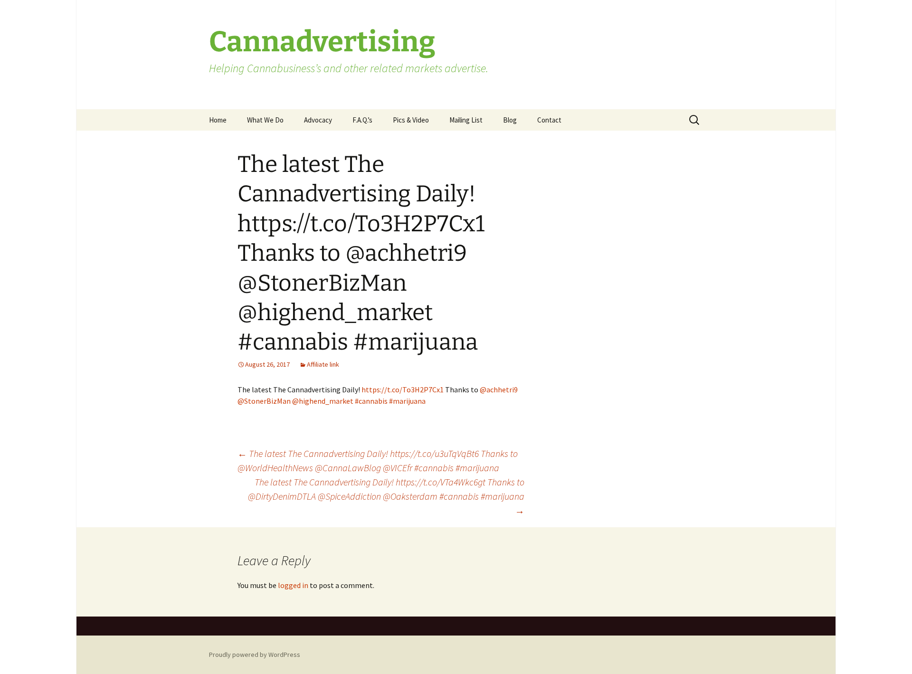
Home (218, 119)
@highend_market (322, 401)
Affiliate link (323, 364)
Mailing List (466, 119)
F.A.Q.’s (362, 119)
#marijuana (407, 401)
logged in (293, 585)
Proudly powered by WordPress (254, 654)
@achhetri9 (499, 389)
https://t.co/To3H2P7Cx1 (402, 389)
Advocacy (318, 119)
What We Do (265, 119)
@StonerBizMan (264, 401)
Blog (510, 119)
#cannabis (371, 401)
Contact (549, 119)
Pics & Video (411, 119)
